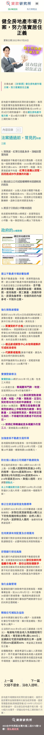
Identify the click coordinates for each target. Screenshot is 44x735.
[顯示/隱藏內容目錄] (17, 130)
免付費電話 (32, 9)
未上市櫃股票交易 (10, 487)
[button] (37, 4)
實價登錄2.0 (7, 379)
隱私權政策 (13, 729)
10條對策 (17, 231)
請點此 (9, 482)
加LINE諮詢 (12, 9)
